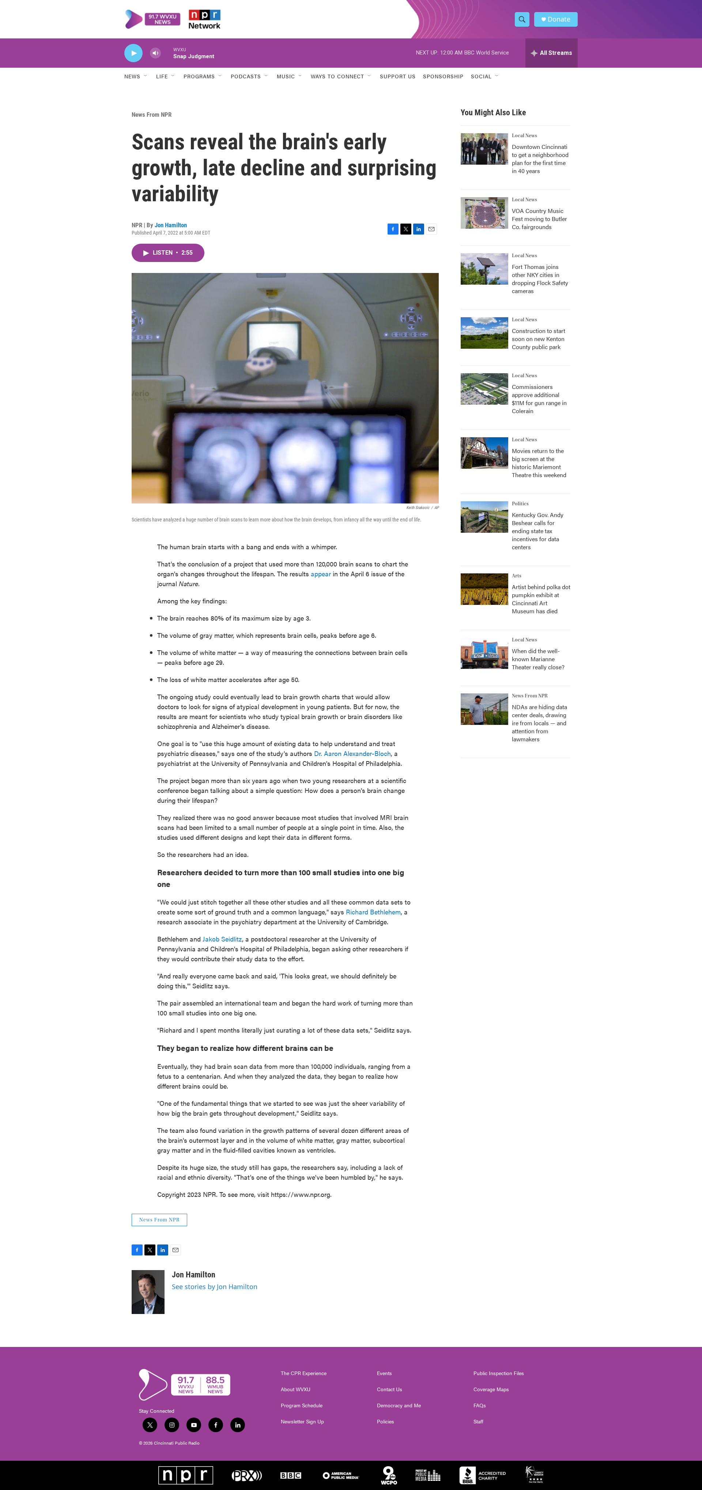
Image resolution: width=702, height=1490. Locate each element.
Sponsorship (443, 76)
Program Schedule (301, 1405)
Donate (559, 19)
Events (384, 1373)
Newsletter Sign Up (302, 1422)
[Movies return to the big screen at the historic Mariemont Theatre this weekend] (484, 453)
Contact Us (389, 1389)
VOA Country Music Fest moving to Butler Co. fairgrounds (539, 218)
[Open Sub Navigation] (146, 76)
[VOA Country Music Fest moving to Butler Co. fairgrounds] (484, 213)
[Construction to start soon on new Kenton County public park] (484, 333)
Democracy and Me (399, 1405)
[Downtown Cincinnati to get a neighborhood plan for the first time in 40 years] (484, 149)
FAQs (479, 1405)
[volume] (155, 53)
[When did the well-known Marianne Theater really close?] (484, 653)
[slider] (167, 53)
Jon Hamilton (171, 225)
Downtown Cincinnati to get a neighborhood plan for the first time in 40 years (540, 158)
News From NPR (151, 114)
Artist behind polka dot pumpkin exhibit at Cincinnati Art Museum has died (541, 599)
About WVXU (295, 1389)
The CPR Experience (304, 1373)
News (132, 76)
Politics (520, 504)
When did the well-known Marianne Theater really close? (538, 659)
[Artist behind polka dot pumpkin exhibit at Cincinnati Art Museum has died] (484, 589)
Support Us (398, 76)
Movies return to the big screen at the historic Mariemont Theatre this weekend (539, 462)
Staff (478, 1422)
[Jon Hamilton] (148, 1292)
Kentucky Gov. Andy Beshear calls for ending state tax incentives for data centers (537, 530)
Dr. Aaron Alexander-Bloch (352, 753)
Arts (516, 576)
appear (321, 573)
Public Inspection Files (498, 1373)
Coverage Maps (491, 1389)
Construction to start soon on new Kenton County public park (538, 338)
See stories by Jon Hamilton (214, 1286)
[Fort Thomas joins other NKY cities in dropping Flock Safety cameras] (484, 269)
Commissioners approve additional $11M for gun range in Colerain (539, 398)
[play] (133, 53)
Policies (385, 1422)
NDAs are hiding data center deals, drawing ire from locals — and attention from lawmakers (539, 723)
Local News (524, 136)
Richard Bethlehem (373, 911)
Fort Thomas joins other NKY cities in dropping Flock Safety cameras (540, 278)
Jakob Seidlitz (222, 938)
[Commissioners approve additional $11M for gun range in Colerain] (484, 389)
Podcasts (246, 76)
